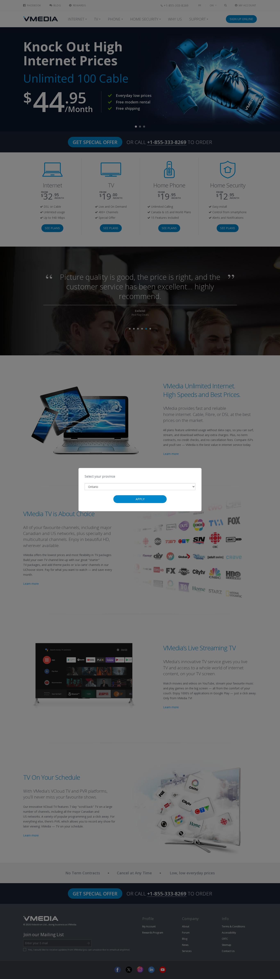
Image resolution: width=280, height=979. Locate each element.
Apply (140, 499)
